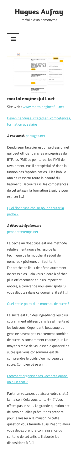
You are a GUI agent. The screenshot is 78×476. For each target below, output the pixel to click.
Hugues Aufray (39, 11)
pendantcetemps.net (22, 231)
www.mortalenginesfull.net (43, 106)
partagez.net (35, 135)
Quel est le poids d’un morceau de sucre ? (38, 303)
